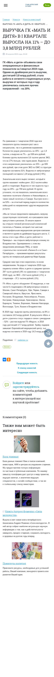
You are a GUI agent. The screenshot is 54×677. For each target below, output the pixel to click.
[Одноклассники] (8, 359)
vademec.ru (23, 340)
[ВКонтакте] (4, 359)
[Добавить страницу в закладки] (48, 343)
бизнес (7, 347)
